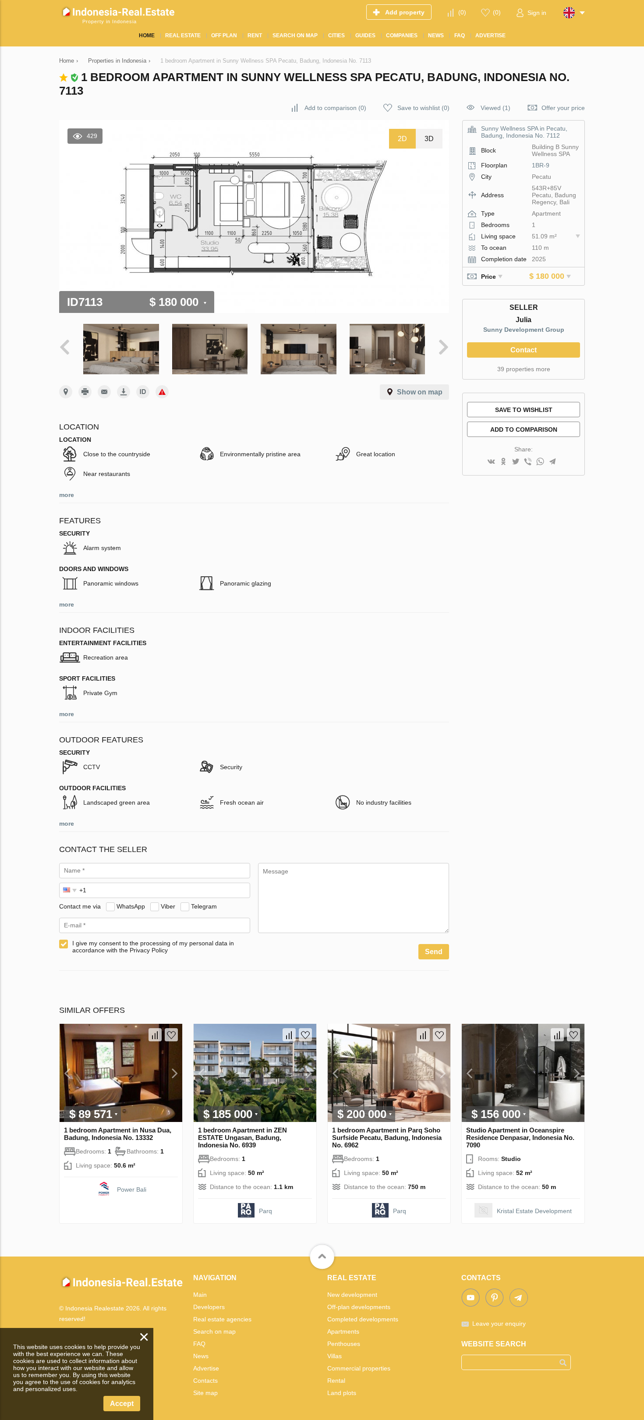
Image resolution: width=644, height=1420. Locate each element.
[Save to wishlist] (171, 1034)
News (201, 1356)
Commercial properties (358, 1368)
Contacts (205, 1380)
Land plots (341, 1392)
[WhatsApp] (540, 462)
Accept (122, 1403)
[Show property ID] (142, 391)
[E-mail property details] (104, 391)
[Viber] (528, 462)
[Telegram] (552, 462)
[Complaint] (162, 391)
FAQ (199, 1343)
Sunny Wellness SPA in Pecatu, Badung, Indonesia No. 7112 (524, 132)
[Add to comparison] (155, 1034)
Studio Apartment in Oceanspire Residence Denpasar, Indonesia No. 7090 (520, 1137)
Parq (265, 1210)
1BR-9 (540, 165)
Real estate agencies (222, 1319)
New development (352, 1294)
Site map (205, 1392)
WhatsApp (131, 906)
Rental (336, 1380)
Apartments (343, 1331)
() (462, 12)
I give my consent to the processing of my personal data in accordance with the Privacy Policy (153, 947)
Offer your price (563, 107)
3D (429, 138)
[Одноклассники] (503, 462)
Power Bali (131, 1189)
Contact (523, 350)
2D (402, 138)
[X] (515, 462)
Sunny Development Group (523, 329)
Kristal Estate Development (534, 1210)
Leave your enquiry (499, 1323)
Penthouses (343, 1343)
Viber (168, 906)
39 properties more (523, 369)
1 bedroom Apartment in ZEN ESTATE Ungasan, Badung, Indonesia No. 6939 (242, 1137)
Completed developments (362, 1319)
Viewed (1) (495, 107)
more (66, 494)
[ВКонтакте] (491, 462)
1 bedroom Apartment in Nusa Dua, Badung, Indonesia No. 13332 (117, 1133)
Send (433, 951)
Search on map (214, 1331)
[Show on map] (65, 391)
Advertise (206, 1368)
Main (200, 1294)
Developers (209, 1306)
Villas (334, 1356)
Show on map (419, 392)
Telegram (204, 906)
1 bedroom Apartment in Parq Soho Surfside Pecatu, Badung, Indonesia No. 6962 (387, 1137)
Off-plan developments (358, 1306)
